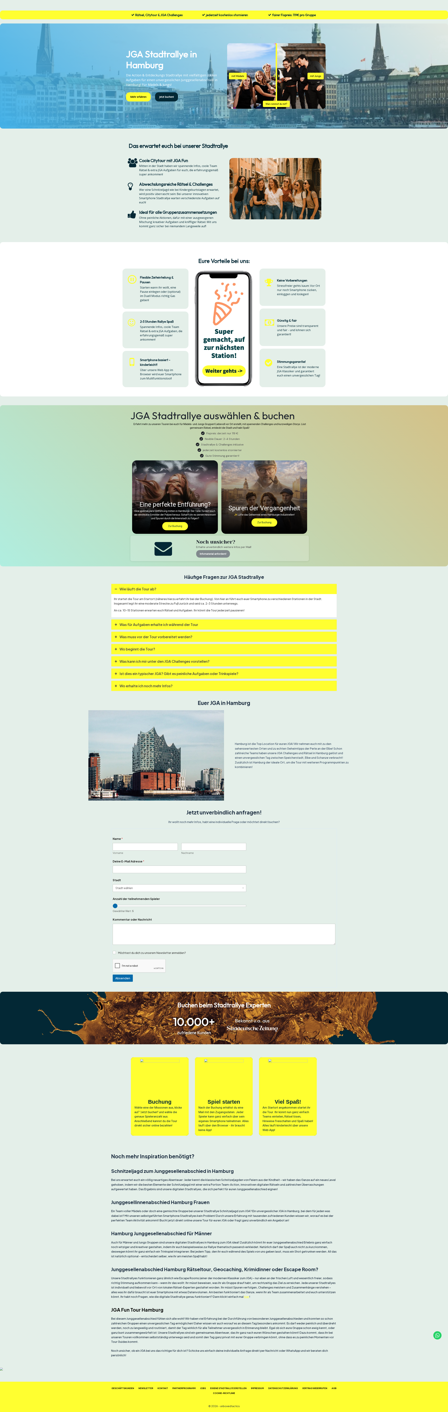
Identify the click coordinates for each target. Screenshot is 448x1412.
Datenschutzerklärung (283, 1388)
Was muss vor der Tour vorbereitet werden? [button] (156, 637)
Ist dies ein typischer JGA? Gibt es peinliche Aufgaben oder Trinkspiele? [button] (179, 673)
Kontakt (163, 1388)
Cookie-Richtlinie (224, 1393)
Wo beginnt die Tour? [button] (137, 649)
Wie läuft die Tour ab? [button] (138, 589)
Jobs (203, 1388)
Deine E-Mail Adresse (128, 861)
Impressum (257, 1388)
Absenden (122, 978)
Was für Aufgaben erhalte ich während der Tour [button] (159, 624)
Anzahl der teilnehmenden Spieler (136, 898)
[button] (175, 497)
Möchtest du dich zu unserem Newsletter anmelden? (152, 953)
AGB (334, 1388)
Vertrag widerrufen (314, 1388)
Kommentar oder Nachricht (132, 919)
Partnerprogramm (184, 1388)
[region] (224, 1096)
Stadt (117, 880)
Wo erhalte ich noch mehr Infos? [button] (146, 686)
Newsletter (145, 1388)
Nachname (187, 852)
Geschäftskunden (122, 1388)
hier (246, 1296)
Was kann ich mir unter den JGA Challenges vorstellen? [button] (164, 661)
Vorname (118, 852)
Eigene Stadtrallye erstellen (228, 1388)
